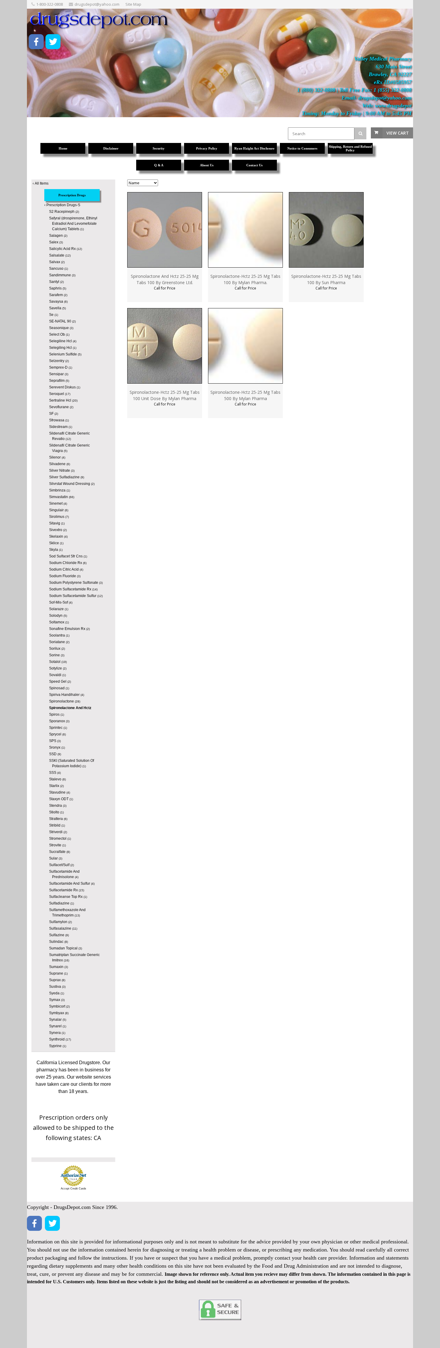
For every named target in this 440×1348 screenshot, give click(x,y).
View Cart (397, 133)
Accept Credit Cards (73, 1188)
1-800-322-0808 (49, 4)
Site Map (133, 4)
